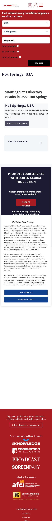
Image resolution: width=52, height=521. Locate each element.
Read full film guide (17, 123)
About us (26, 517)
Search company (10, 57)
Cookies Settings (26, 292)
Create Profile (26, 203)
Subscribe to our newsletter (26, 425)
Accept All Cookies (26, 299)
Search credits (9, 51)
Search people (9, 46)
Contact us (26, 513)
